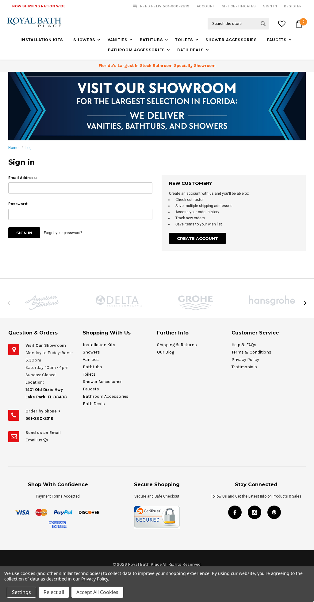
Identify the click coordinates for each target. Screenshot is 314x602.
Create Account (197, 238)
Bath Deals (190, 50)
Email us (34, 440)
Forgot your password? (63, 233)
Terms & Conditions (251, 352)
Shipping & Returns (177, 344)
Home (13, 148)
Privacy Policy (245, 359)
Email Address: (22, 177)
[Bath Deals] (157, 106)
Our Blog (165, 352)
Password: (18, 203)
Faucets (277, 39)
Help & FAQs (244, 344)
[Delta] (118, 301)
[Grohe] (195, 302)
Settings (21, 592)
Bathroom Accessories (136, 50)
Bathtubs (151, 39)
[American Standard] (42, 302)
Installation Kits (42, 39)
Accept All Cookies (97, 592)
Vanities (118, 39)
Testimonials (244, 366)
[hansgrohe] (272, 300)
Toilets (184, 39)
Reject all (54, 592)
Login (30, 148)
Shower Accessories (231, 39)
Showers (84, 39)
